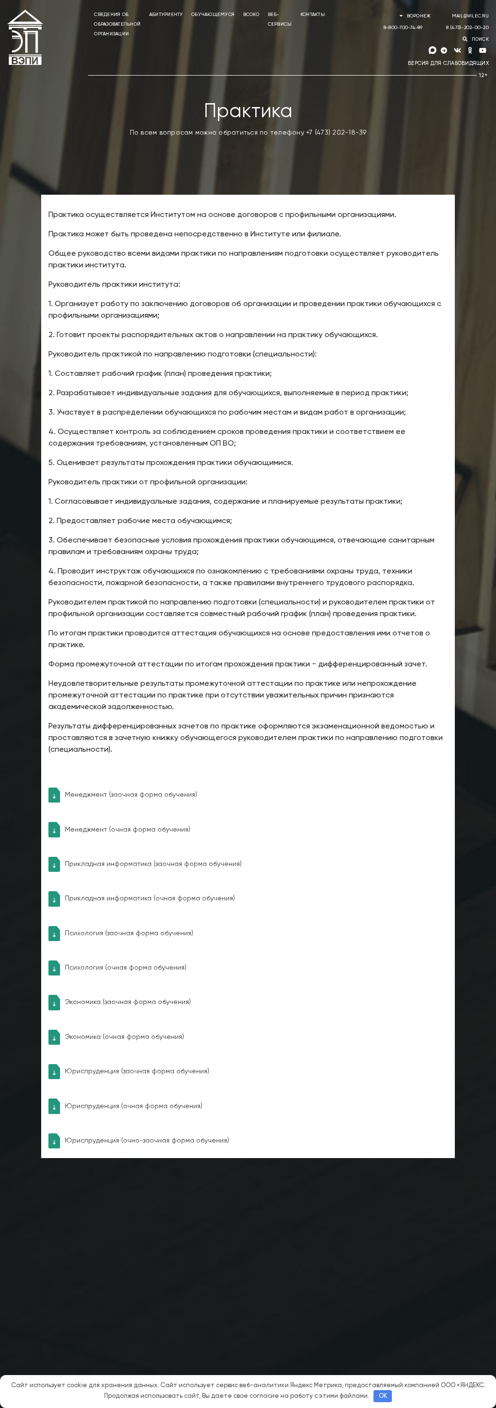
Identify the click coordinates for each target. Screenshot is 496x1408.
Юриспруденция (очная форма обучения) (133, 1106)
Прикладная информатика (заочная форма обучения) (153, 864)
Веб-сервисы (280, 19)
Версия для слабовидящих (448, 63)
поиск (479, 39)
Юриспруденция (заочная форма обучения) (137, 1071)
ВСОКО (251, 14)
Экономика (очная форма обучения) (124, 1037)
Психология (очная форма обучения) (125, 967)
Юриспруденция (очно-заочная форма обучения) (147, 1140)
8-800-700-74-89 (403, 27)
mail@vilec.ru (470, 16)
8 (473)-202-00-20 (467, 27)
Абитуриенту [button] (166, 14)
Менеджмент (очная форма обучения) (127, 829)
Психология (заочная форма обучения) (129, 933)
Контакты (312, 14)
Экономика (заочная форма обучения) (128, 1002)
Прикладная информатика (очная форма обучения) (150, 898)
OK (383, 1396)
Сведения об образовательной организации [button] (117, 24)
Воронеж (418, 16)
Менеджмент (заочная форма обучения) (131, 794)
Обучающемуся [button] (212, 14)
